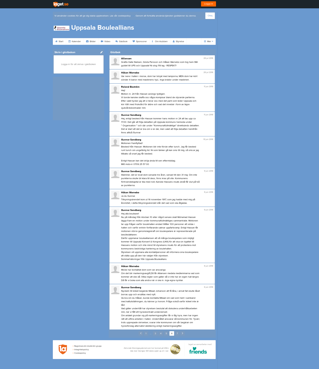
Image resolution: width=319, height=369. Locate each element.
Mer (209, 41)
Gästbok (122, 41)
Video (107, 41)
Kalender (76, 41)
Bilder (92, 41)
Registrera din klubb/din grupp (88, 346)
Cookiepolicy (80, 353)
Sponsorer (141, 41)
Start (60, 41)
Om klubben (161, 41)
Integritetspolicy (81, 349)
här (132, 15)
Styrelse (179, 41)
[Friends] (198, 351)
